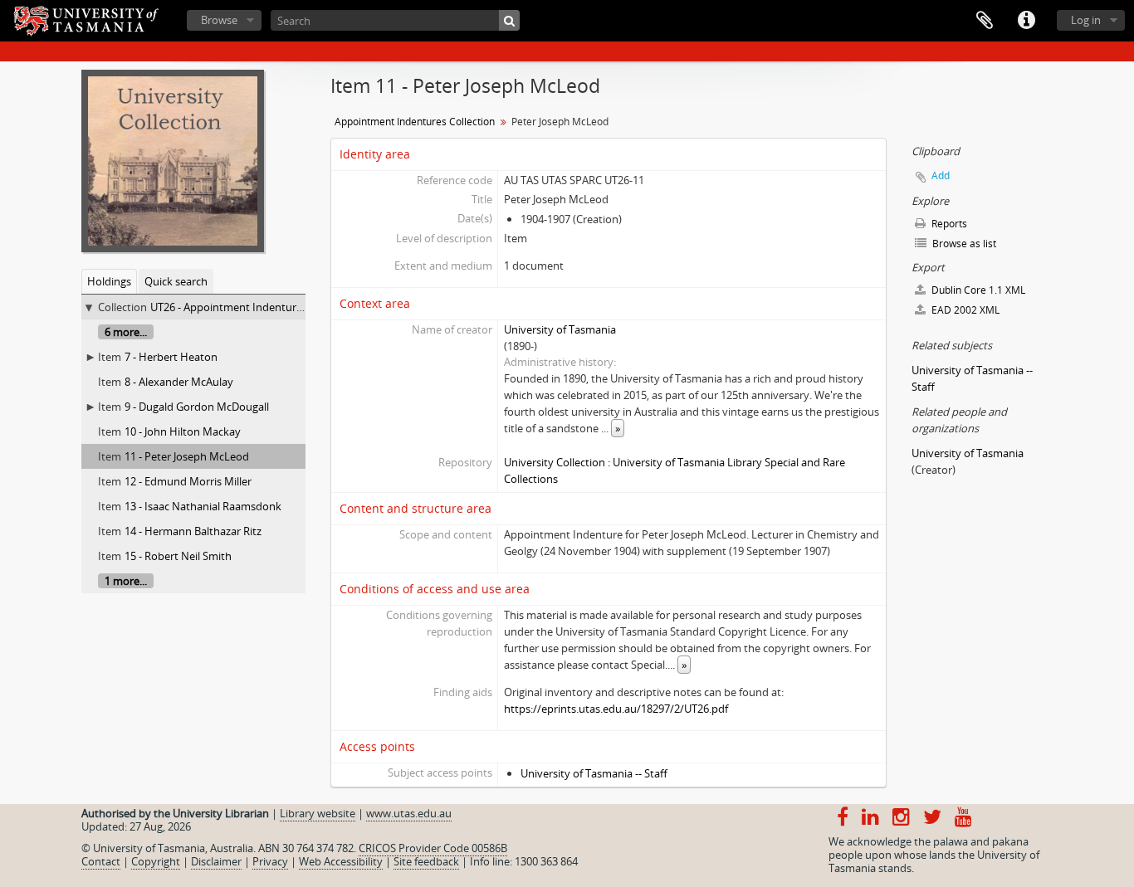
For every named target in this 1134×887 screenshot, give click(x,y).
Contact (100, 861)
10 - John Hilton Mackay (183, 431)
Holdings (109, 281)
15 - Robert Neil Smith (178, 555)
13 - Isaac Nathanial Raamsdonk (203, 506)
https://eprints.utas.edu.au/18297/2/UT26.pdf (616, 708)
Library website (317, 813)
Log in (1086, 19)
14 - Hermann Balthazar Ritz (193, 531)
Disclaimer (216, 861)
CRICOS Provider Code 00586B (433, 848)
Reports (948, 224)
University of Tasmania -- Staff (594, 773)
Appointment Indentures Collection (415, 122)
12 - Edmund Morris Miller (188, 481)
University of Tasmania (560, 329)
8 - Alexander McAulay (179, 381)
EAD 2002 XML (964, 310)
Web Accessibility (341, 861)
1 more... (126, 580)
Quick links (1026, 20)
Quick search (176, 281)
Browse (219, 19)
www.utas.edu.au (409, 813)
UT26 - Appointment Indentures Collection (254, 307)
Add (940, 175)
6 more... (126, 331)
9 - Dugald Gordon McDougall (197, 406)
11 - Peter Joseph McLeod (187, 456)
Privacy (270, 861)
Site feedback (426, 861)
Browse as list (963, 243)
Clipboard (984, 20)
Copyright (155, 861)
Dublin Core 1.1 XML (977, 290)
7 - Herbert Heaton (171, 356)
